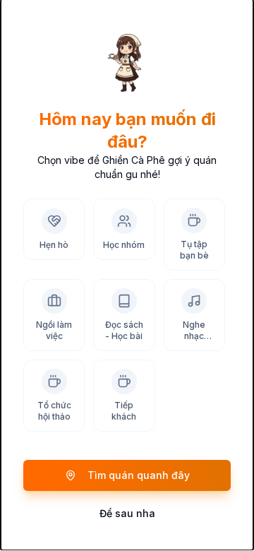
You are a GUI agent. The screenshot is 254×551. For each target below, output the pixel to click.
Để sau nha (127, 513)
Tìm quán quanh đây (138, 475)
